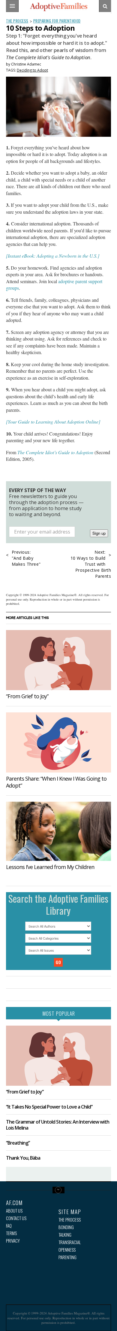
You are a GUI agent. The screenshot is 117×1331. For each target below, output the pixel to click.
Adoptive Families (58, 7)
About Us (14, 1210)
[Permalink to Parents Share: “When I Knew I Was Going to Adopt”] (58, 742)
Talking (64, 1235)
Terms (11, 1233)
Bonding (66, 1227)
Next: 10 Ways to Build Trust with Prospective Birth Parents (90, 564)
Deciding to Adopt (32, 70)
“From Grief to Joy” (27, 696)
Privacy (13, 1241)
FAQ (9, 1225)
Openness (67, 1250)
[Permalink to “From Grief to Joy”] (58, 660)
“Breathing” (18, 1143)
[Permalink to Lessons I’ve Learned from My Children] (58, 831)
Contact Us (16, 1218)
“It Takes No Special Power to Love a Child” (49, 1106)
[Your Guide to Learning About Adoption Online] (53, 421)
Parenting (67, 1257)
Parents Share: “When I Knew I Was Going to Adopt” (56, 782)
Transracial (69, 1242)
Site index (58, 1190)
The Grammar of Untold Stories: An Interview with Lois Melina (57, 1124)
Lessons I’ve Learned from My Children (50, 867)
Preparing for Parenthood (57, 21)
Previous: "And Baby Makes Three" (26, 558)
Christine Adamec (26, 64)
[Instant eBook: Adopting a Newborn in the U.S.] (52, 255)
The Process (17, 21)
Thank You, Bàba (23, 1158)
